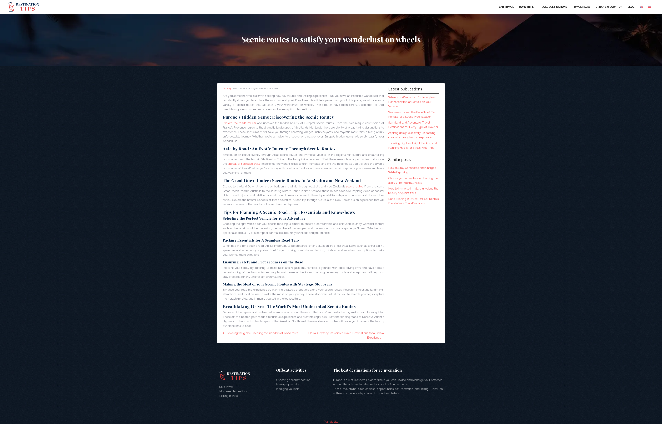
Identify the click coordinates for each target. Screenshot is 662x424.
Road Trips (526, 7)
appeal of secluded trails (244, 163)
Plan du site (331, 421)
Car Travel (506, 7)
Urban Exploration (609, 7)
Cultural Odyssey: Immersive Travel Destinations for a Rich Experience (344, 335)
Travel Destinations (553, 7)
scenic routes (354, 186)
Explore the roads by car (239, 123)
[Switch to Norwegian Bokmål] (649, 7)
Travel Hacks (581, 7)
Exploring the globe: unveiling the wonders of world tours (262, 333)
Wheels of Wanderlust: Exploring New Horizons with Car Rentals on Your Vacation (412, 102)
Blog (631, 7)
